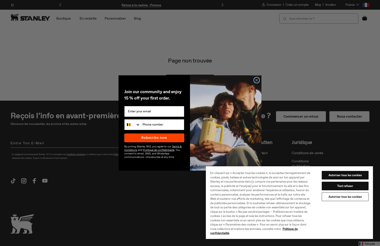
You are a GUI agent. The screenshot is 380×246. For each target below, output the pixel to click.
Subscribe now (154, 138)
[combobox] (132, 124)
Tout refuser (345, 186)
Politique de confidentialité (158, 150)
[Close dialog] (256, 80)
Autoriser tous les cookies (345, 175)
